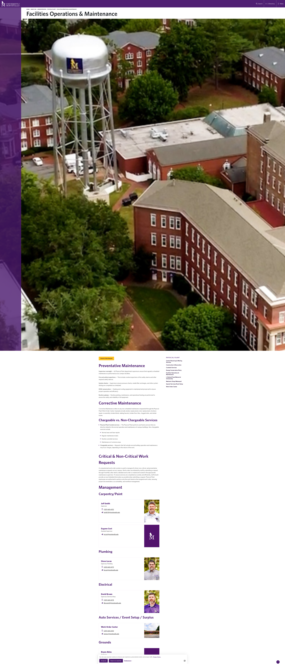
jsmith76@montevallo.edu (112, 512)
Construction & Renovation (173, 365)
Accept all (103, 661)
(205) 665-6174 (109, 600)
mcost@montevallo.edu (111, 534)
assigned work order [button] (144, 479)
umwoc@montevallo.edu (111, 634)
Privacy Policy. (157, 657)
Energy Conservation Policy (174, 370)
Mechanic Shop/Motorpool (174, 381)
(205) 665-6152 (109, 509)
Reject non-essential (115, 661)
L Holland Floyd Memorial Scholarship (173, 378)
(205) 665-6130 (109, 631)
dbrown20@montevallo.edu (112, 603)
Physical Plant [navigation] (173, 357)
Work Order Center (171, 386)
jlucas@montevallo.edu (111, 570)
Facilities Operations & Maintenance (172, 373)
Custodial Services (171, 367)
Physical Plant (51, 9)
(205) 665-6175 (109, 567)
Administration (41, 9)
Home (27, 9)
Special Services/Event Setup (174, 384)
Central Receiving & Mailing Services (174, 361)
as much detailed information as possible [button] (116, 477)
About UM (33, 9)
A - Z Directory (270, 4)
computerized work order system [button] (110, 468)
